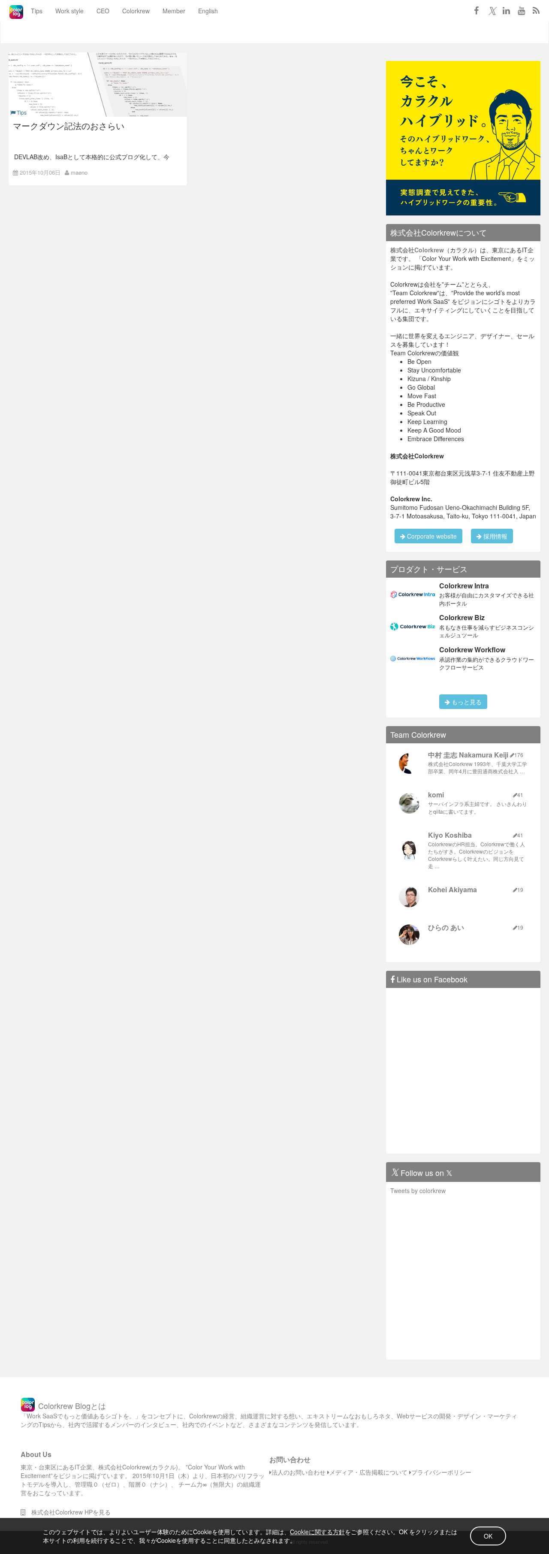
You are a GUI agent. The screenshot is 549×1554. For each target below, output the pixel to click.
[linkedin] (506, 10)
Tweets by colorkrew (418, 1190)
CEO (103, 10)
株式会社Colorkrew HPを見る (68, 1512)
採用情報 (494, 536)
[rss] (536, 10)
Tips (36, 10)
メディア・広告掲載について (368, 1472)
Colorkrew (136, 10)
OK (488, 1536)
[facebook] (476, 10)
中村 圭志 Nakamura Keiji (468, 755)
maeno (79, 172)
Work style (69, 10)
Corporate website (431, 536)
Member (174, 10)
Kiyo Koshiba (450, 835)
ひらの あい (446, 927)
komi (436, 795)
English (208, 10)
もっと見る (466, 701)
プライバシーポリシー (441, 1472)
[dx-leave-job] (463, 137)
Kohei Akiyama (452, 889)
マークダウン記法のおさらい (68, 125)
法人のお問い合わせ (298, 1472)
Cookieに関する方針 (317, 1531)
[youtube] (521, 10)
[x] (491, 10)
